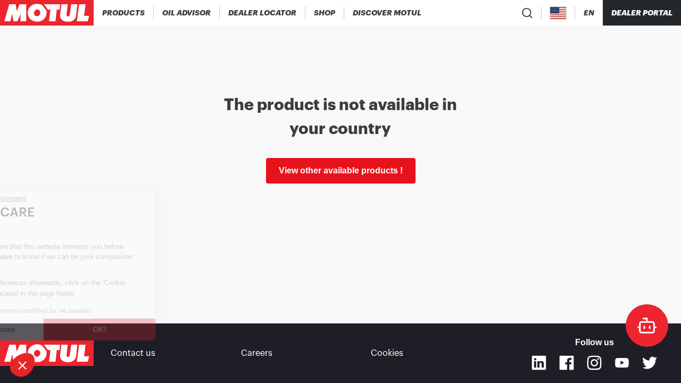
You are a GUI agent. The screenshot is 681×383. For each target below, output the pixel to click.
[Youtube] (621, 362)
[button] (22, 365)
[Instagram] (594, 362)
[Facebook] (566, 362)
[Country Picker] (558, 13)
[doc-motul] (647, 325)
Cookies (387, 353)
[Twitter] (649, 362)
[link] (324, 13)
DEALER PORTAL (641, 12)
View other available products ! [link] (341, 170)
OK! (145, 329)
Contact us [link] (133, 353)
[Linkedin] (538, 362)
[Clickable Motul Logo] (47, 13)
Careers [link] (256, 353)
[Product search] (527, 12)
